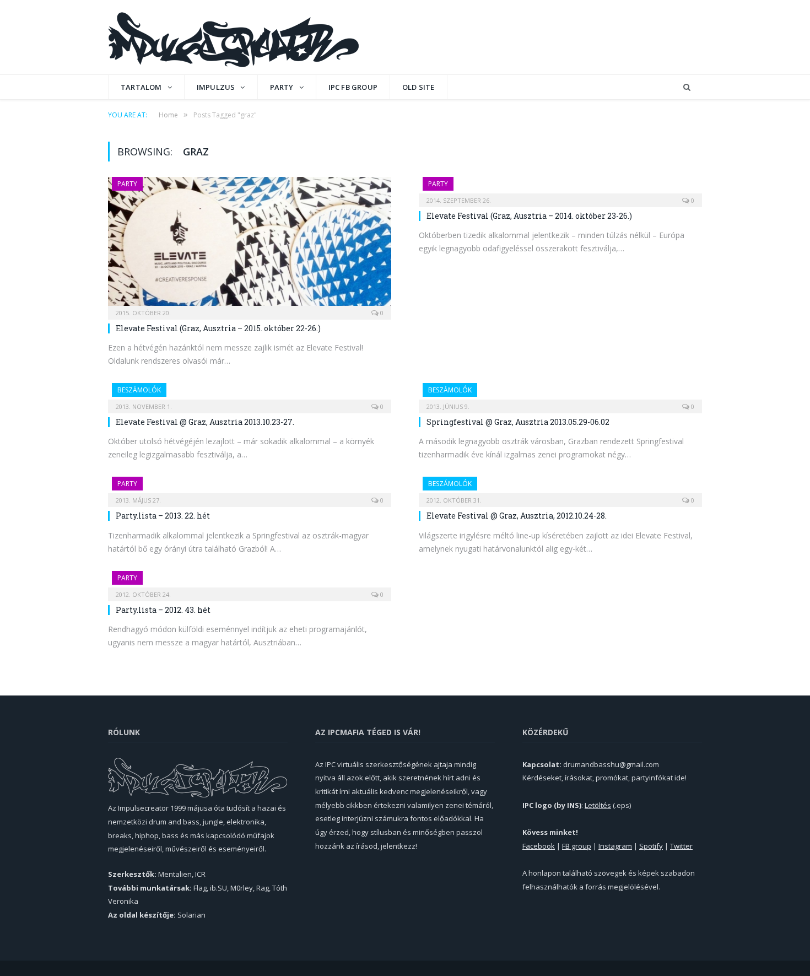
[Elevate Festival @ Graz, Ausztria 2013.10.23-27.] (249, 394)
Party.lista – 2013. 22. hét (163, 515)
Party (282, 87)
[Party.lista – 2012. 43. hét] (249, 582)
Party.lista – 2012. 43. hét (163, 610)
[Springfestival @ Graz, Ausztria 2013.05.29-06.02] (560, 394)
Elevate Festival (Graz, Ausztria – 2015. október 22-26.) (218, 328)
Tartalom (141, 87)
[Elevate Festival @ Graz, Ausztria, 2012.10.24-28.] (560, 488)
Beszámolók (139, 390)
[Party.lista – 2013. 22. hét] (249, 488)
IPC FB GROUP (352, 87)
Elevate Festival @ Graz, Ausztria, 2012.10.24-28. (516, 515)
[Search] (687, 87)
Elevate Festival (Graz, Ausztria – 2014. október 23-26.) (529, 216)
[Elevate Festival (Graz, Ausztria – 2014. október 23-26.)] (560, 188)
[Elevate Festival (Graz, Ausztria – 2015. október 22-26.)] (249, 244)
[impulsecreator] (233, 37)
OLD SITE (418, 87)
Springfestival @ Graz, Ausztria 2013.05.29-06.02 (517, 422)
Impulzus (216, 87)
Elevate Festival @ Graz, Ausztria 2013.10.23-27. (205, 422)
